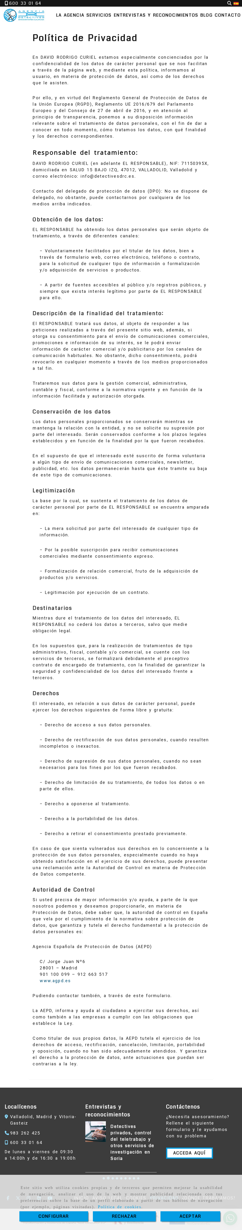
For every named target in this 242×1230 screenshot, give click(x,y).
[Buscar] (229, 3)
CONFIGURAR (54, 1216)
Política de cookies (119, 1206)
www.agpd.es (55, 980)
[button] (189, 1153)
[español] (236, 3)
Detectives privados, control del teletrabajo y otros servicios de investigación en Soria (132, 1142)
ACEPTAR (190, 1216)
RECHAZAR (124, 1216)
